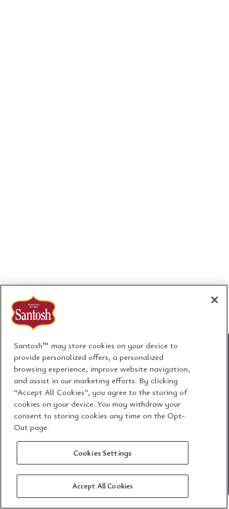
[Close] (214, 300)
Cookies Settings (102, 452)
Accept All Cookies (102, 486)
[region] (114, 396)
